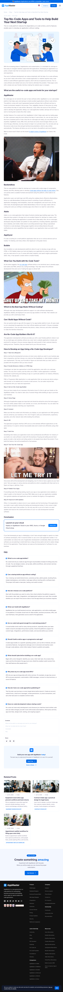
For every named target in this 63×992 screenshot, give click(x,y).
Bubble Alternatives (49, 935)
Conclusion (8, 729)
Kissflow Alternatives (50, 938)
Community (47, 910)
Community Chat (49, 913)
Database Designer (34, 891)
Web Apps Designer (34, 897)
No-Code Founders (34, 950)
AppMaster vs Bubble (35, 969)
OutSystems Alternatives (51, 947)
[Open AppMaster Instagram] (21, 901)
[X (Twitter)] (6, 741)
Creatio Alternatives (49, 941)
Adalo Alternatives (49, 956)
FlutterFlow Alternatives (50, 959)
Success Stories (33, 909)
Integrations (32, 900)
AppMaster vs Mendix (35, 976)
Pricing (31, 912)
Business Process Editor (35, 894)
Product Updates (34, 915)
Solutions (32, 903)
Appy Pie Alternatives (50, 944)
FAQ (6, 731)
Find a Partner (48, 894)
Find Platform (33, 953)
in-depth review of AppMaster (37, 131)
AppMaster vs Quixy (34, 979)
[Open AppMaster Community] (5, 901)
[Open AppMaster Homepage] (14, 885)
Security (31, 918)
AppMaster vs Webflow (35, 966)
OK (57, 988)
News (31, 938)
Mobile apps (32, 888)
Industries (32, 906)
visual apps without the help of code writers (43, 190)
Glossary (32, 956)
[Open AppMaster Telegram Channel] (7, 901)
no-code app (23, 264)
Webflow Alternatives (50, 953)
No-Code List (33, 947)
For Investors (48, 900)
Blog (31, 935)
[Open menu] (60, 5)
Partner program (49, 891)
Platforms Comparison (35, 922)
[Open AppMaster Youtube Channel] (18, 901)
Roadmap (32, 944)
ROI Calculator (33, 941)
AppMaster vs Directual (35, 972)
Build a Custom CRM (50, 963)
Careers (47, 888)
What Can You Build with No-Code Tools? (15, 726)
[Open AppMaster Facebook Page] (10, 901)
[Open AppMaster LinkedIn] (16, 901)
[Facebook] (10, 741)
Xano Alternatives (49, 932)
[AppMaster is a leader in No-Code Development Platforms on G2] (5, 905)
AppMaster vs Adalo (34, 963)
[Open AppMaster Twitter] (13, 901)
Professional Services (50, 903)
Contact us (47, 897)
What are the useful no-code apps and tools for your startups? (21, 723)
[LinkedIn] (13, 741)
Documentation (48, 916)
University (32, 932)
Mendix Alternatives (49, 950)
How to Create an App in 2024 (51, 966)
